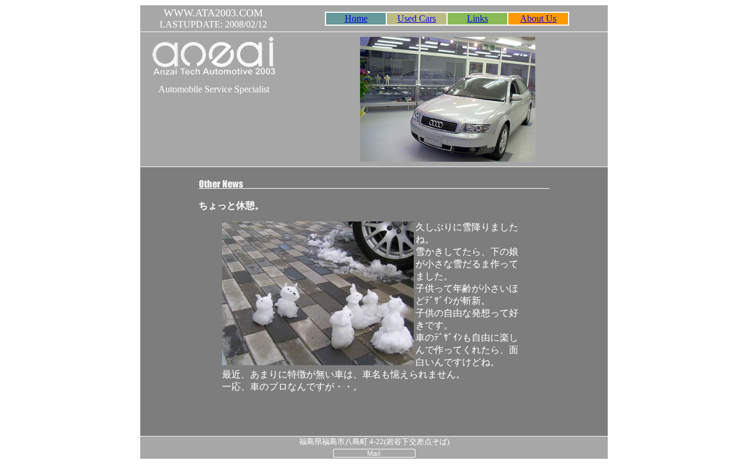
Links (477, 18)
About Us (538, 18)
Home (356, 18)
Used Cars (416, 18)
